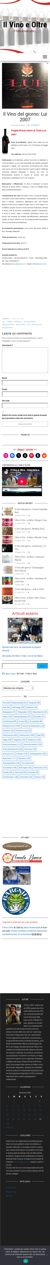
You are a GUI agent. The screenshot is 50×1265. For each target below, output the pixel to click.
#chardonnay (10, 721)
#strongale (25, 767)
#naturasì (8, 754)
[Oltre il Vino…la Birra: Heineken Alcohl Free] (7, 580)
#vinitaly (33, 772)
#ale (6, 707)
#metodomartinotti (12, 749)
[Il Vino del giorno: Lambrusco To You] (7, 548)
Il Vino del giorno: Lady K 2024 (29, 589)
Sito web (5, 401)
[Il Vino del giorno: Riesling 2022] (7, 531)
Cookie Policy (11, 1188)
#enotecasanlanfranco (33, 726)
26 (24, 1119)
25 (18, 1119)
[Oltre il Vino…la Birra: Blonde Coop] (7, 539)
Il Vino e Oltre (25, 24)
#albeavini (18, 321)
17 (13, 1115)
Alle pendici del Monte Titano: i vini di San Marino (22, 656)
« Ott (7, 1128)
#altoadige (18, 707)
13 (29, 1110)
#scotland (27, 763)
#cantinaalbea (30, 321)
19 (24, 1115)
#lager (7, 740)
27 (29, 1119)
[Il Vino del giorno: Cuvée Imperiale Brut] (7, 511)
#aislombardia (19, 703)
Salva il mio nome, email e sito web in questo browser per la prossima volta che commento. (24, 416)
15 (40, 1110)
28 (35, 1119)
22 (40, 1115)
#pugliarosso (7, 327)
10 (13, 1110)
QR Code (9, 1196)
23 (8, 1119)
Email (4, 389)
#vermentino (40, 767)
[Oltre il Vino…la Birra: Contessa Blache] (7, 559)
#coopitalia (36, 721)
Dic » (12, 1128)
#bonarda (38, 716)
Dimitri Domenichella (32, 927)
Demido (36, 125)
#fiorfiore (8, 730)
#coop (23, 721)
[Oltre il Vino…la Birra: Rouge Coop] (7, 522)
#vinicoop (20, 772)
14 (35, 1110)
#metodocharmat (12, 744)
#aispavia (34, 703)
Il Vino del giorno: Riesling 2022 (30, 528)
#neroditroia (37, 324)
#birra (7, 716)
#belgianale (9, 712)
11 (18, 1110)
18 (18, 1115)
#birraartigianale (22, 716)
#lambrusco (33, 740)
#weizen (39, 777)
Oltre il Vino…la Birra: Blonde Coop (31, 537)
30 (8, 1124)
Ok (26, 1261)
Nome (4, 378)
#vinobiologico (10, 777)
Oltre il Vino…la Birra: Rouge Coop (31, 520)
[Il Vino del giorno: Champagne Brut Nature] (7, 569)
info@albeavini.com (39, 264)
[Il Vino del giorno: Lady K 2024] (7, 591)
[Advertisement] (25, 290)
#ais (6, 703)
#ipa (40, 735)
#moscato (30, 749)
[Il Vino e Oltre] (8, 673)
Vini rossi (20, 318)
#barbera (31, 707)
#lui (28, 324)
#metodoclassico (32, 744)
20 (29, 1115)
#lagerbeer (19, 740)
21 (35, 1115)
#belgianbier (24, 712)
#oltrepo (22, 754)
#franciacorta (10, 735)
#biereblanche (40, 712)
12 (24, 1110)
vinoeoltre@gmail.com (21, 1162)
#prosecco (24, 758)
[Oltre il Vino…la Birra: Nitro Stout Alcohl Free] (7, 600)
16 (8, 1115)
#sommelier (10, 767)
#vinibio (8, 772)
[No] (46, 1255)
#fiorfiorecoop (23, 730)
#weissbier (26, 777)
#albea (10, 321)
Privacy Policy (11, 1192)
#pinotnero (9, 758)
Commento (7, 345)
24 (13, 1119)
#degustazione (8, 324)
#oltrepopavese (38, 754)
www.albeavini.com (18, 264)
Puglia (13, 318)
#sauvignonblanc (11, 763)
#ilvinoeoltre (21, 324)
